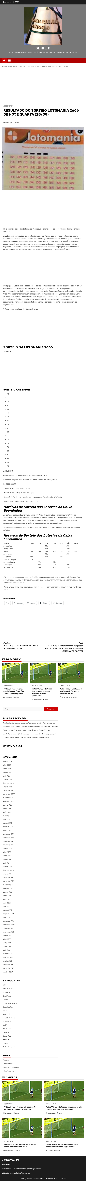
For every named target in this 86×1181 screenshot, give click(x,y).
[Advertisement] (43, 86)
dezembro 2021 (8, 965)
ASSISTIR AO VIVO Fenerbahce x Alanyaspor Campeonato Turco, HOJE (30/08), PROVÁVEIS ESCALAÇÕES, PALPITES (64, 647)
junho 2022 (7, 943)
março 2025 (7, 823)
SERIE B (6, 1040)
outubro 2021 (8, 972)
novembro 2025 (8, 794)
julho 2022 (7, 939)
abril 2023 (6, 907)
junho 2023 (7, 899)
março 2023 (7, 910)
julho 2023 (7, 896)
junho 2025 (7, 812)
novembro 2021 (8, 968)
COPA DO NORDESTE (11, 1003)
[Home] (4, 60)
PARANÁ (6, 1032)
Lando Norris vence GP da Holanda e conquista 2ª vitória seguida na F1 (29, 734)
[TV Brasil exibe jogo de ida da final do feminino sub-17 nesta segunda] (15, 673)
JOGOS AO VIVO (8, 106)
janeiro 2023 (7, 917)
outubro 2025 (8, 798)
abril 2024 (6, 863)
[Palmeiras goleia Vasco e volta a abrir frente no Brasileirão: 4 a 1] (71, 673)
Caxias (5, 1000)
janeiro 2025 (7, 830)
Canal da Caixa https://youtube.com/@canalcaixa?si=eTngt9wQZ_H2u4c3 (32, 497)
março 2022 (7, 954)
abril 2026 (6, 776)
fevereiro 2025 (8, 827)
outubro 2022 (8, 928)
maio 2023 (7, 903)
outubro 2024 (8, 841)
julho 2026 (7, 765)
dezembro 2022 (8, 921)
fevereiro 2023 (8, 914)
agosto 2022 (7, 936)
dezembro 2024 (8, 834)
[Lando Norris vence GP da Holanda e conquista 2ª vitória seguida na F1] (64, 1128)
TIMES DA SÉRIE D (10, 1047)
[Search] (82, 60)
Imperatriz (6, 1014)
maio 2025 (7, 816)
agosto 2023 (7, 892)
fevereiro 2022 (8, 957)
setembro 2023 (8, 888)
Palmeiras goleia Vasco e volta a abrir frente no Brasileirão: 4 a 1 (71, 691)
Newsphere (50, 1178)
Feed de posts (8, 1064)
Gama (5, 1011)
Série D (5, 1043)
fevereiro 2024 (8, 870)
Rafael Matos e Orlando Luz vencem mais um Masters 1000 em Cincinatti (42, 692)
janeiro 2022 (7, 961)
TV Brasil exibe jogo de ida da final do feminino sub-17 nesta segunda (13, 691)
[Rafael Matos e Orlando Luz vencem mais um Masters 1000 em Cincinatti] (43, 673)
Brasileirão (7, 992)
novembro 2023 (8, 881)
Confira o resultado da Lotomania (16, 488)
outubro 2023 (8, 885)
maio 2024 (7, 859)
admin (17, 122)
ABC (4, 985)
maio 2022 (7, 946)
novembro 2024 (8, 838)
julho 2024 (7, 852)
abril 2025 (6, 820)
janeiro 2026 (7, 787)
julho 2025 (7, 809)
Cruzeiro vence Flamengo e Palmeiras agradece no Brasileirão (26, 737)
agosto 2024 (7, 849)
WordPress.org (8, 1071)
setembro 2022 (8, 932)
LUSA (5, 1025)
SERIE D (43, 48)
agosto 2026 (7, 761)
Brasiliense (7, 996)
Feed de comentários (11, 1067)
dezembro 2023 (8, 878)
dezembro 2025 (8, 790)
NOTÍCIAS (6, 1029)
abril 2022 (6, 950)
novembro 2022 (8, 925)
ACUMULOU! (8, 471)
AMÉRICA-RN (8, 989)
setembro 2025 (8, 801)
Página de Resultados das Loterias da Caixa (20, 501)
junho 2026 (7, 769)
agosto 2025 (7, 805)
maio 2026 (7, 772)
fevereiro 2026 (8, 783)
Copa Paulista (8, 1007)
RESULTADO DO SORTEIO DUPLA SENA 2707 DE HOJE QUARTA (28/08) (22, 645)
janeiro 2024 (7, 874)
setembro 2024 (8, 845)
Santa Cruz (7, 1036)
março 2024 (7, 867)
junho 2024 (7, 856)
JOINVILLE (7, 1021)
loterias (35, 309)
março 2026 (7, 780)
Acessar (6, 1060)
